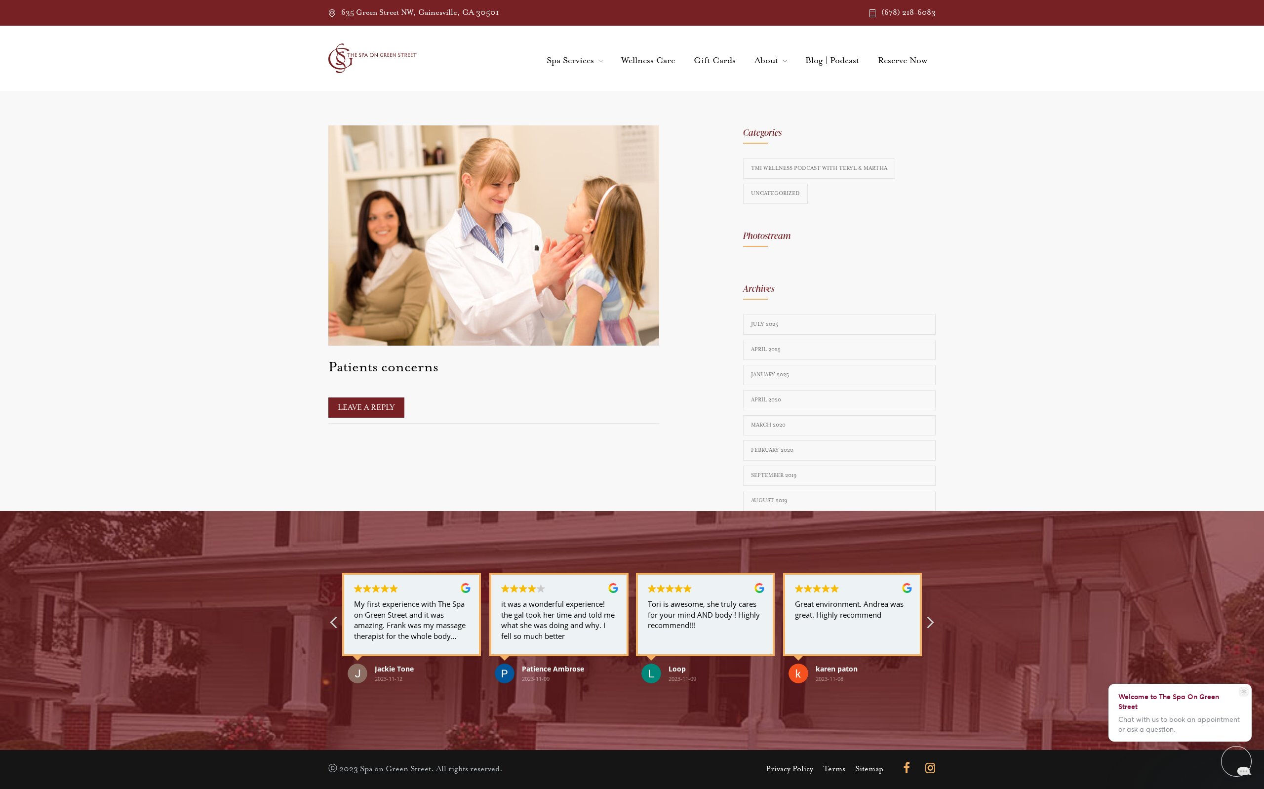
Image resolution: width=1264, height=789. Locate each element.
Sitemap (869, 769)
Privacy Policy (789, 769)
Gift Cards (715, 61)
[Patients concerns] (493, 235)
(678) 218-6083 (908, 12)
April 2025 (766, 350)
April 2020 (766, 400)
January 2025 (770, 375)
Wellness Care (648, 61)
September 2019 (773, 475)
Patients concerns (383, 367)
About (766, 61)
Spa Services (570, 61)
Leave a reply (366, 407)
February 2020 (772, 450)
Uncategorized (775, 194)
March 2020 (768, 425)
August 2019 (769, 501)
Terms (834, 769)
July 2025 (764, 324)
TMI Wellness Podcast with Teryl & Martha (819, 168)
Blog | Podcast (832, 61)
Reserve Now (902, 61)
